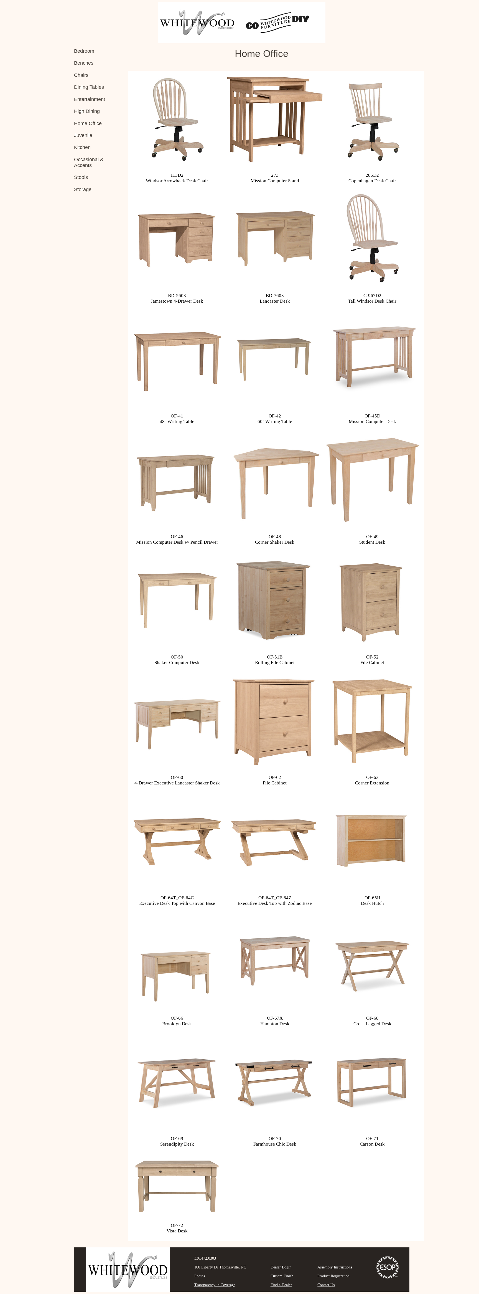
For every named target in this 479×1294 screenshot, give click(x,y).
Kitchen (82, 147)
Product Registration (333, 1276)
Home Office (88, 123)
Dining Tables (89, 87)
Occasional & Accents (88, 162)
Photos (199, 1276)
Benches (83, 63)
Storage (82, 189)
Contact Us (326, 1285)
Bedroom (84, 51)
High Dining (87, 111)
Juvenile (83, 135)
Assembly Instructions (334, 1267)
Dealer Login (281, 1267)
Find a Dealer (281, 1285)
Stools (81, 177)
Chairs (81, 75)
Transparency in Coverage (214, 1285)
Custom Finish (282, 1276)
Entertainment (89, 99)
